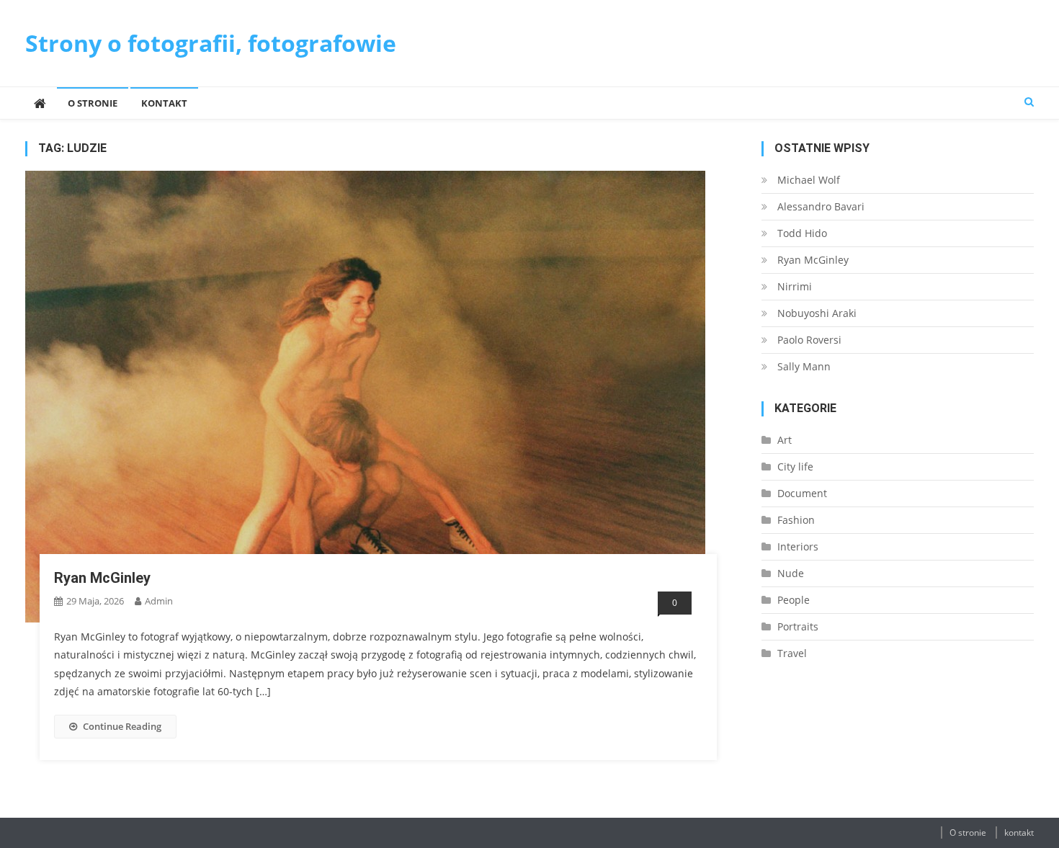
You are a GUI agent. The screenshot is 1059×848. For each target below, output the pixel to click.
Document (802, 493)
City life (795, 466)
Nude (790, 573)
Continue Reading (122, 726)
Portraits (797, 626)
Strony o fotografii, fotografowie (210, 42)
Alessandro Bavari (820, 206)
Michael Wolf (808, 180)
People (793, 600)
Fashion (796, 520)
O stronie (92, 103)
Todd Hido (802, 233)
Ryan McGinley (102, 577)
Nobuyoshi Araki (817, 313)
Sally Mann (804, 366)
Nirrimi (794, 286)
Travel (792, 653)
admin (159, 600)
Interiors (797, 546)
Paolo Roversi (809, 340)
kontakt (164, 103)
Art (784, 440)
